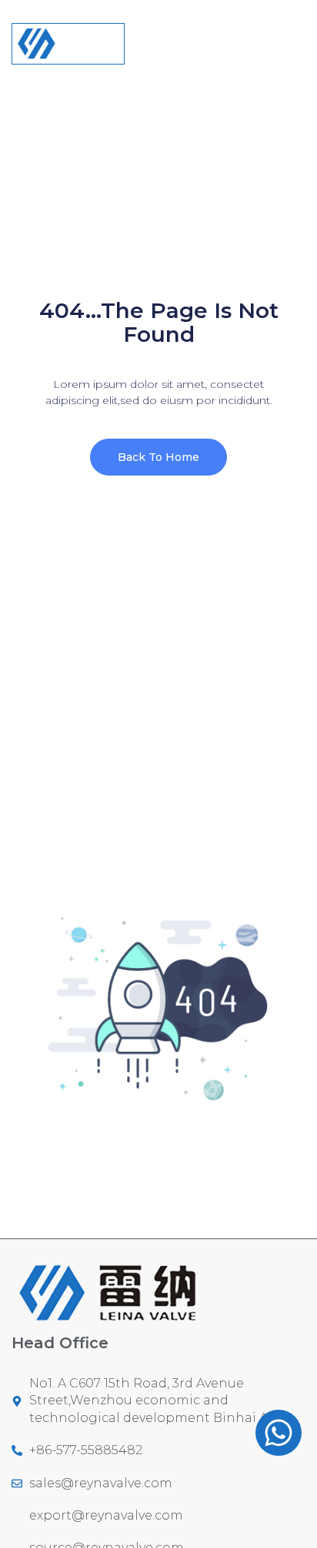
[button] (292, 35)
